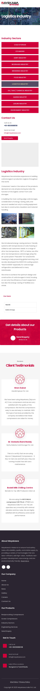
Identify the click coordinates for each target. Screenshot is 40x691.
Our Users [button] (7, 296)
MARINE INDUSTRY (20, 97)
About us (5, 585)
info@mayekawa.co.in (12, 133)
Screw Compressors (9, 619)
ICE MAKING (20, 51)
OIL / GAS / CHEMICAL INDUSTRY (20, 90)
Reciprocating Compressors (12, 614)
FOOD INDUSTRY (20, 77)
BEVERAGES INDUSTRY (20, 64)
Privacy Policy (24, 682)
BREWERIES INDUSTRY (20, 71)
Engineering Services (9, 627)
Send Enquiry (8, 138)
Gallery (4, 593)
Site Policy (14, 682)
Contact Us (5, 601)
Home (3, 581)
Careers (4, 597)
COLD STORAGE (20, 45)
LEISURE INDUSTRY (20, 104)
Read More (25, 561)
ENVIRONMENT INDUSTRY (20, 110)
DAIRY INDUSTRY (20, 58)
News (3, 589)
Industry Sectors (7, 623)
